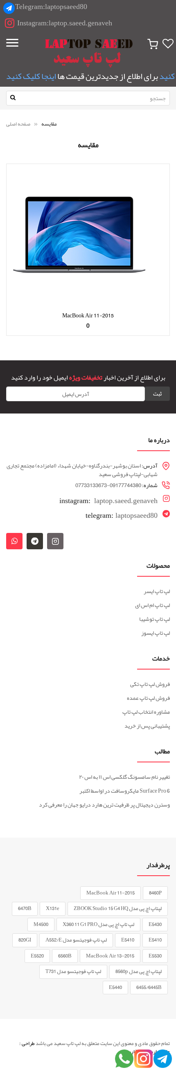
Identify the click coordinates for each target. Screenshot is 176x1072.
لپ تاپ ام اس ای (152, 605)
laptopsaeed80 (122, 515)
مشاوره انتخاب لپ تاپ (146, 711)
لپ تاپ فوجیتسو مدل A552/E (76, 940)
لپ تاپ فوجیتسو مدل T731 (73, 971)
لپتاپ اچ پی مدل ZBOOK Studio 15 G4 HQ (118, 908)
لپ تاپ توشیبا (154, 619)
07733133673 (91, 485)
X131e (52, 908)
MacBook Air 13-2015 (110, 956)
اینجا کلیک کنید (31, 76)
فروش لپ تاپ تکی (150, 684)
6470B (25, 908)
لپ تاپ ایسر (157, 591)
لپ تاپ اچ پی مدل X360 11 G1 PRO (98, 924)
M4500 (41, 924)
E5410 (155, 940)
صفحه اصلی (18, 124)
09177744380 (125, 485)
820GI (24, 940)
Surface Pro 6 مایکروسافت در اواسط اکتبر (124, 790)
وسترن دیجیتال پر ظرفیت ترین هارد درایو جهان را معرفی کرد (104, 804)
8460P (155, 893)
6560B (65, 956)
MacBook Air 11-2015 (88, 315)
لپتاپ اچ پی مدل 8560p (138, 971)
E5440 (115, 987)
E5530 (155, 956)
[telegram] (35, 541)
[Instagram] (55, 541)
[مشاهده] (88, 337)
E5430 (155, 924)
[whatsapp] (14, 541)
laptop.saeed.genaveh (108, 499)
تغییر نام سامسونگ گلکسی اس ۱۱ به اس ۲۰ (124, 776)
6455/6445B (149, 987)
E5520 (37, 956)
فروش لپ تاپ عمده (148, 697)
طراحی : (27, 1043)
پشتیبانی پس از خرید (147, 725)
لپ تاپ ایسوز (155, 632)
